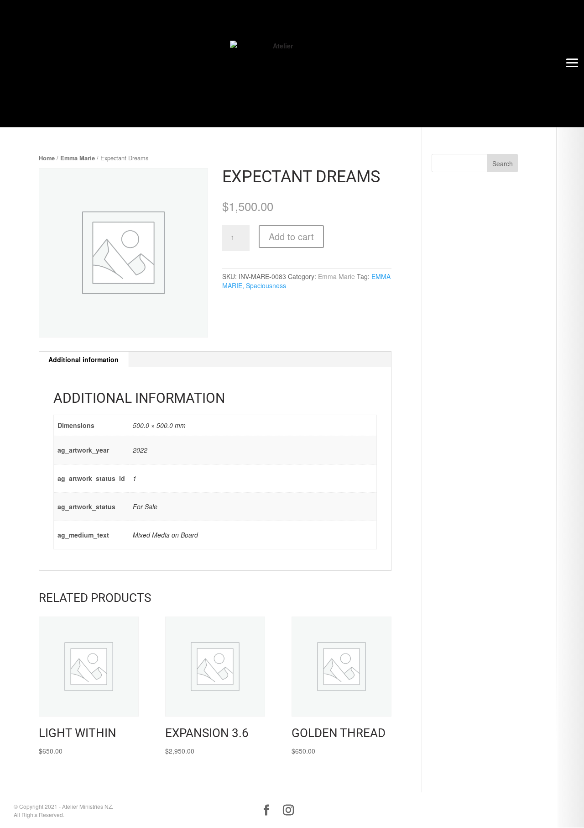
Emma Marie (77, 158)
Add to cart (291, 236)
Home (47, 158)
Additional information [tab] (83, 359)
